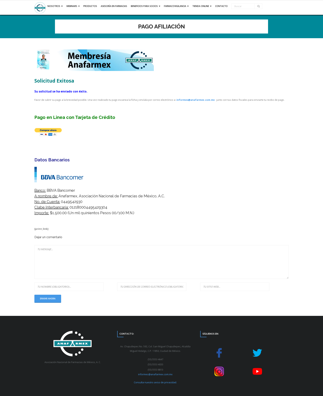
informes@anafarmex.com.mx (195, 99)
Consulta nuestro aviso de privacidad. (155, 382)
